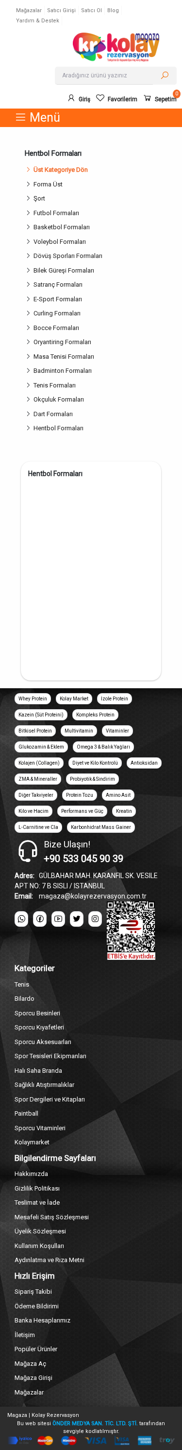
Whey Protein (32, 698)
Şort (39, 198)
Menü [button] (43, 117)
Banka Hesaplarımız (42, 1320)
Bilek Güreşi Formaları (63, 270)
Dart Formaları (53, 414)
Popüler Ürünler (36, 1349)
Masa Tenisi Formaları (63, 356)
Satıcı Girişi (61, 10)
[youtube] (58, 919)
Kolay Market (74, 698)
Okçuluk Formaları (58, 399)
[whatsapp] (21, 919)
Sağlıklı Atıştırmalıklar (44, 1084)
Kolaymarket (32, 1142)
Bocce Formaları (56, 327)
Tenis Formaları (54, 385)
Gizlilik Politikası (37, 1188)
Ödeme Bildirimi (37, 1306)
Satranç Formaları (58, 284)
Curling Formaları (57, 313)
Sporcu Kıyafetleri (39, 1027)
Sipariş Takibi (33, 1291)
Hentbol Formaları (58, 428)
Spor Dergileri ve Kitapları (50, 1099)
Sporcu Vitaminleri (40, 1128)
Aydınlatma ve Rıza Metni (49, 1260)
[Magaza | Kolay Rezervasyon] (116, 47)
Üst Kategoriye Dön (60, 169)
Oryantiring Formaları (62, 342)
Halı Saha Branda (38, 1070)
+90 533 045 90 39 (83, 858)
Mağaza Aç (30, 1363)
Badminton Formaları (62, 370)
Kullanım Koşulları (39, 1245)
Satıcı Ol (91, 10)
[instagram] (95, 919)
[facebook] (40, 919)
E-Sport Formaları (57, 299)
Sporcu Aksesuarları (43, 1042)
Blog (113, 10)
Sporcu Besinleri (37, 1013)
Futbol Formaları (56, 213)
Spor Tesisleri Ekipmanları (50, 1056)
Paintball (26, 1113)
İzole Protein (114, 698)
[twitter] (76, 919)
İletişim (25, 1335)
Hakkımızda (31, 1173)
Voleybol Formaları (59, 241)
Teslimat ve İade (37, 1202)
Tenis (22, 984)
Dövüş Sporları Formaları (67, 255)
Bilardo (24, 998)
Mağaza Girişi (33, 1377)
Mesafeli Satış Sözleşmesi (52, 1217)
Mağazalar (29, 10)
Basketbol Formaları (61, 227)
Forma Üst (48, 184)
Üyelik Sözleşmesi (40, 1231)
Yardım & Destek (37, 21)
